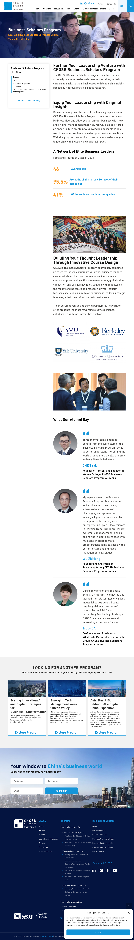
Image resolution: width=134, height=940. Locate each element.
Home (38, 9)
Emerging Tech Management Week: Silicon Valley (64, 704)
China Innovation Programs (73, 832)
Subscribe (61, 791)
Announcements (45, 851)
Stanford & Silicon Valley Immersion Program (77, 871)
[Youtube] (92, 4)
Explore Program (27, 732)
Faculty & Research (62, 9)
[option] (27, 708)
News (100, 4)
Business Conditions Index (103, 839)
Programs (47, 9)
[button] (128, 912)
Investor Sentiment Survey (102, 847)
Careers (42, 843)
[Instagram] (85, 4)
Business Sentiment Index (102, 843)
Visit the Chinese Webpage (28, 100)
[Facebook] (89, 4)
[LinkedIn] (81, 4)
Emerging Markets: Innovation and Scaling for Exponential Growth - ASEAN (77, 892)
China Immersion (69, 906)
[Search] (130, 5)
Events (103, 9)
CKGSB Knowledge (90, 9)
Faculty (42, 830)
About (111, 9)
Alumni (76, 9)
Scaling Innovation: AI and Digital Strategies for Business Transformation (28, 706)
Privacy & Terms (46, 936)
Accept (98, 932)
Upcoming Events (99, 830)
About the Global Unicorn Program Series (77, 878)
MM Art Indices (98, 851)
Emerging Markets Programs (74, 885)
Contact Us (111, 4)
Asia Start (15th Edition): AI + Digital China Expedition (104, 704)
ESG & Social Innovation (48, 839)
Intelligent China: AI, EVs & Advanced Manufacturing (78, 843)
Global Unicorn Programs (72, 851)
